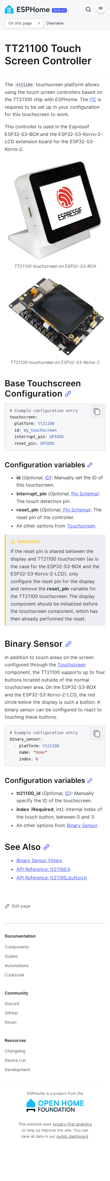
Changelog (15, 1050)
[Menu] (100, 8)
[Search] (88, 9)
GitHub (11, 1012)
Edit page (21, 905)
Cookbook (14, 974)
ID (47, 477)
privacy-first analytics (72, 1124)
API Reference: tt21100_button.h (51, 878)
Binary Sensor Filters (39, 860)
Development (17, 1069)
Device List (15, 1060)
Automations (16, 965)
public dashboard (72, 1136)
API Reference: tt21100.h (43, 869)
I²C (92, 99)
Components (17, 946)
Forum (10, 1022)
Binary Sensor (82, 825)
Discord (12, 1003)
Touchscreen (81, 526)
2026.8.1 (59, 10)
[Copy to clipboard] (97, 411)
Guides (11, 956)
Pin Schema (84, 494)
